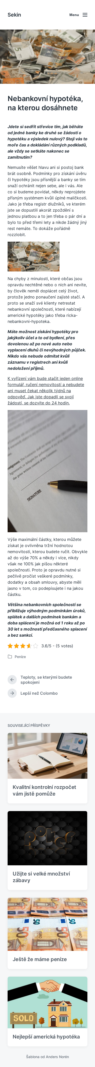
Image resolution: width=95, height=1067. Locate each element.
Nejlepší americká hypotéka (46, 1037)
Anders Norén (57, 1057)
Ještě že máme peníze (40, 959)
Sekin (14, 15)
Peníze (20, 656)
